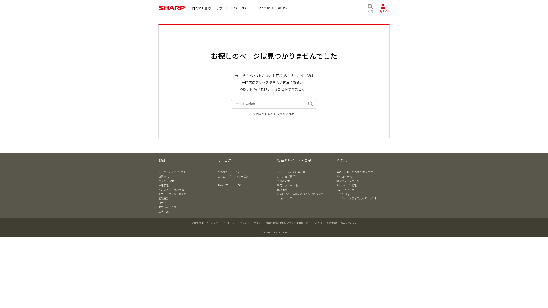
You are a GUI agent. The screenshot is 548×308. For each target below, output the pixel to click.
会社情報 (196, 223)
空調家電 (163, 176)
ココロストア (284, 198)
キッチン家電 (166, 181)
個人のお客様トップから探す (275, 114)
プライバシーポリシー (251, 223)
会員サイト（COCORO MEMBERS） (356, 172)
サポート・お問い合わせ (291, 172)
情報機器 (163, 198)
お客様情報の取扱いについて (280, 223)
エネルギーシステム (170, 207)
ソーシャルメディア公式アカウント (356, 198)
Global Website (348, 223)
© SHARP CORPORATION (274, 232)
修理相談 (282, 189)
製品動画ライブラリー (349, 181)
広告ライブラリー (346, 189)
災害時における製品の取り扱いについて (300, 194)
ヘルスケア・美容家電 (171, 189)
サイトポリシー (228, 223)
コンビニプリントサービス (233, 176)
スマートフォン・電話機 (172, 194)
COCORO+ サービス (229, 172)
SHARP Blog (342, 194)
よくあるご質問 (286, 176)
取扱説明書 (283, 181)
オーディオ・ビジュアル (172, 172)
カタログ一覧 (344, 176)
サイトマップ (211, 223)
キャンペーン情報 (346, 185)
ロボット (163, 202)
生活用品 (163, 211)
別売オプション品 (287, 185)
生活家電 (163, 185)
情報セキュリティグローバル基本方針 (318, 223)
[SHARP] (171, 8)
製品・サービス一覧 (229, 185)
